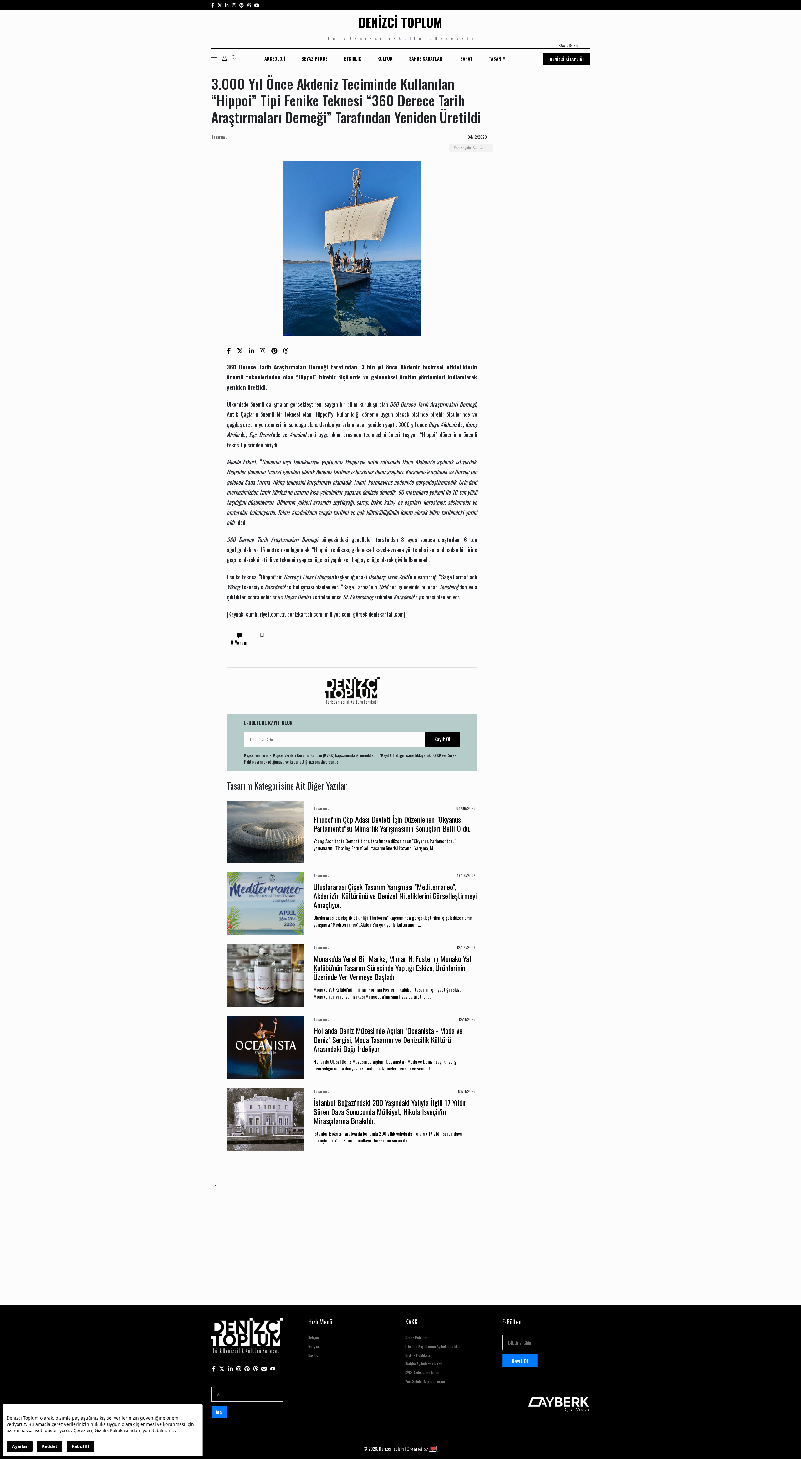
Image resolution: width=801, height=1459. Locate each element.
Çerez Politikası (417, 1337)
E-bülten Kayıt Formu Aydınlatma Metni (433, 1346)
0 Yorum (239, 642)
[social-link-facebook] (212, 5)
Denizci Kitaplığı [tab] (567, 59)
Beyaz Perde (314, 58)
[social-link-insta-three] (241, 5)
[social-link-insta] (227, 5)
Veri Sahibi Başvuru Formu (425, 1381)
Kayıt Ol (442, 739)
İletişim (313, 1337)
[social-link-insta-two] (234, 5)
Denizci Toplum (400, 22)
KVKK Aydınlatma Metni (422, 1372)
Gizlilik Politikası (417, 1355)
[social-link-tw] (219, 5)
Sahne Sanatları (426, 58)
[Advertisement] (399, 1232)
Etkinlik (352, 58)
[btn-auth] (224, 58)
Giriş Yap (314, 1346)
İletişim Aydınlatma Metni (423, 1363)
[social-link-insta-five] (256, 5)
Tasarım (497, 58)
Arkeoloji (274, 58)
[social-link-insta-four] (249, 5)
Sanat (466, 58)
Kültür (385, 58)
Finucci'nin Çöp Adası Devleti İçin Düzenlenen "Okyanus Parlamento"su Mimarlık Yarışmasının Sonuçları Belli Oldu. (392, 824)
